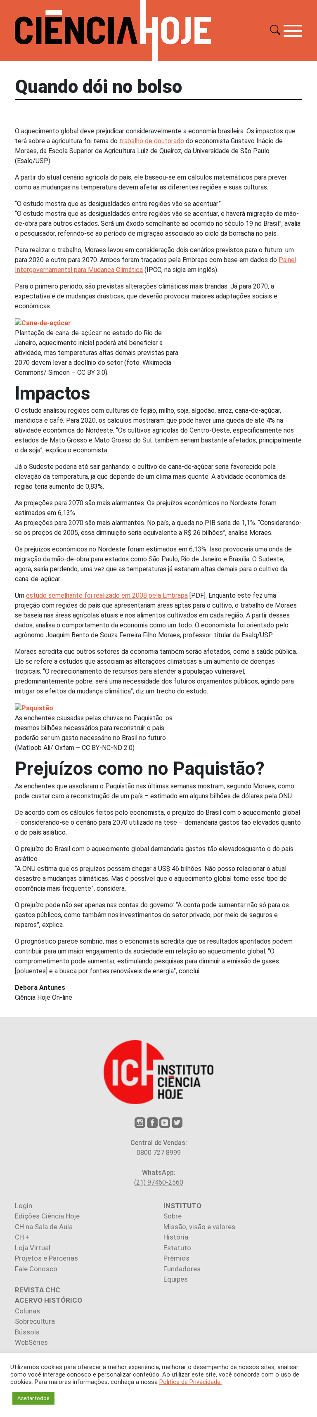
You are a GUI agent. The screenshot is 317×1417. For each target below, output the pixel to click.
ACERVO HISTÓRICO (48, 1300)
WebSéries (31, 1342)
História (175, 1237)
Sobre (172, 1216)
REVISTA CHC (37, 1290)
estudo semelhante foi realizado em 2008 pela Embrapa (107, 595)
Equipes (175, 1279)
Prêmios (176, 1258)
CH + (22, 1237)
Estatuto (177, 1248)
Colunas (27, 1311)
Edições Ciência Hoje (47, 1216)
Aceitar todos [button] (33, 1398)
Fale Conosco (36, 1269)
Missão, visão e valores (199, 1227)
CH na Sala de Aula (44, 1227)
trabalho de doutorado (151, 141)
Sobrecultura (35, 1321)
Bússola (27, 1332)
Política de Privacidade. (190, 1382)
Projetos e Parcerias (46, 1258)
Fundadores (182, 1269)
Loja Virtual (32, 1248)
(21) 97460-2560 (158, 1182)
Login (23, 1206)
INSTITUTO (182, 1206)
